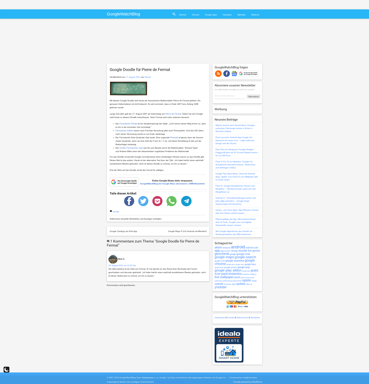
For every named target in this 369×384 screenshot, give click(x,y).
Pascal (148, 77)
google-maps (224, 257)
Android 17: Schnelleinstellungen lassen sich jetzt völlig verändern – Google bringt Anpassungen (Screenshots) (235, 201)
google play (244, 267)
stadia (254, 281)
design (234, 250)
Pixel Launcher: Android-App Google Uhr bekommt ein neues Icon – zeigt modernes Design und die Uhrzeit (234, 140)
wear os (249, 284)
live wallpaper (224, 277)
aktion (218, 247)
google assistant (234, 260)
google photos (230, 267)
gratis (254, 270)
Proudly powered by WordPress (247, 382)
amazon (226, 248)
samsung (218, 281)
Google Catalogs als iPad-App (123, 231)
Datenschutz (242, 317)
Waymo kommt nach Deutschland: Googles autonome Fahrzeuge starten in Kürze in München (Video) (235, 128)
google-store (220, 261)
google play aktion (228, 270)
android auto (251, 247)
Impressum (220, 317)
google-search (245, 257)
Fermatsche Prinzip (128, 123)
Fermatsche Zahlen (124, 130)
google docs (230, 264)
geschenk (222, 254)
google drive (240, 264)
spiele (246, 280)
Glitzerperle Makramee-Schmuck (169, 382)
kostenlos (235, 274)
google (233, 254)
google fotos (250, 264)
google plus (246, 271)
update (240, 283)
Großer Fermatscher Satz (131, 148)
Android (182, 15)
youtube (221, 287)
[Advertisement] (33, 4)
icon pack (221, 274)
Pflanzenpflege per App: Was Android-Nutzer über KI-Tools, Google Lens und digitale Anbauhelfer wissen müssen (235, 222)
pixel (237, 277)
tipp (233, 284)
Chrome (195, 15)
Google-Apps (211, 15)
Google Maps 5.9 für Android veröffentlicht (187, 231)
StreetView (227, 284)
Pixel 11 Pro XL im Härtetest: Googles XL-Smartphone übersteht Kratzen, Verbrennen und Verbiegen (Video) (235, 164)
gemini (256, 250)
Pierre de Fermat (173, 114)
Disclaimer (255, 317)
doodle (116, 211)
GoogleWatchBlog (123, 14)
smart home (237, 281)
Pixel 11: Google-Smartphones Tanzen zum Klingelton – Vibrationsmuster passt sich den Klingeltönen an (235, 189)
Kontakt (230, 317)
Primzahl (174, 137)
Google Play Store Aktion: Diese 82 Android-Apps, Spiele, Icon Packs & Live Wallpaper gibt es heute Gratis (236, 177)
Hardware (227, 15)
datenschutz (225, 251)
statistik (219, 283)
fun (250, 250)
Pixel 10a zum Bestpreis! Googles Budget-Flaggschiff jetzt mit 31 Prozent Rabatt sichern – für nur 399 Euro (237, 152)
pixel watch (250, 277)
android (238, 247)
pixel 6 (243, 278)
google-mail (243, 254)
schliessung (227, 281)
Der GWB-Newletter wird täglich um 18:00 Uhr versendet (234, 89)
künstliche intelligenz (249, 274)
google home (219, 267)
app (217, 250)
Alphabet (241, 15)
